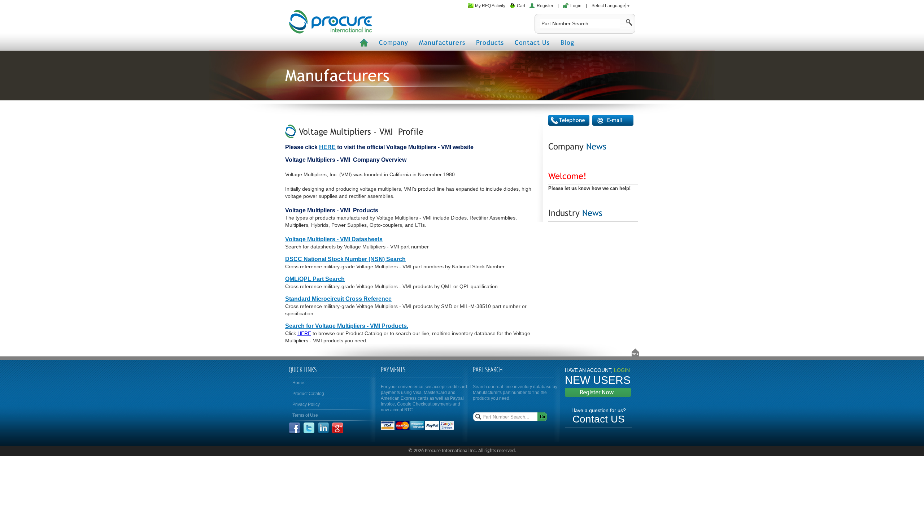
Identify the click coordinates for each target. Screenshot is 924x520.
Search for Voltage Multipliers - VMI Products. (346, 326)
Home (298, 382)
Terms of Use (305, 415)
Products (490, 42)
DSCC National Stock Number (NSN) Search (345, 259)
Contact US (598, 419)
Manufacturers (442, 42)
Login (575, 5)
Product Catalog (308, 393)
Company (393, 42)
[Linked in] (323, 432)
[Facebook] (294, 432)
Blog (567, 42)
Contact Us (532, 42)
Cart (521, 5)
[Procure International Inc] (330, 22)
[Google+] (337, 432)
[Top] (635, 352)
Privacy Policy (306, 404)
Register (545, 5)
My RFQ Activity (490, 5)
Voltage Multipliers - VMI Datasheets (334, 239)
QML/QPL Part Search (315, 279)
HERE (327, 147)
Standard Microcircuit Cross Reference (338, 299)
